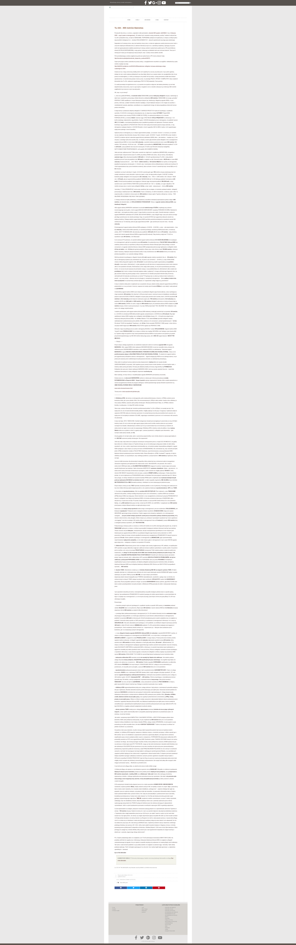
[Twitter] (150, 3)
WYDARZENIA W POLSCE (171, 915)
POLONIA (167, 918)
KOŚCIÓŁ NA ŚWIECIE (170, 907)
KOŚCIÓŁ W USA (169, 909)
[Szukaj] (190, 3)
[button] (121, 888)
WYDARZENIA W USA (170, 913)
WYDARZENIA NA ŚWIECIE (171, 912)
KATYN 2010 (168, 924)
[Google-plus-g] (155, 3)
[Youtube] (164, 3)
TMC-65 (139, 798)
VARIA (166, 929)
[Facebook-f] (145, 3)
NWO (166, 926)
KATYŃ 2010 (132, 879)
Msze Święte (145, 909)
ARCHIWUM (147, 19)
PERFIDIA (167, 927)
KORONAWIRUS (169, 923)
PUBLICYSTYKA (169, 920)
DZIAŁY (137, 19)
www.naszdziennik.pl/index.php (131, 391)
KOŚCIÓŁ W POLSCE (170, 910)
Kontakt (166, 19)
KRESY (167, 916)
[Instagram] (159, 3)
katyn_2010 (125, 882)
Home (128, 19)
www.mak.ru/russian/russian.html (124, 388)
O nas (157, 19)
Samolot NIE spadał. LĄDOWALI (158, 33)
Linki (143, 907)
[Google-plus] (148, 938)
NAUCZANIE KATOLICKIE (171, 921)
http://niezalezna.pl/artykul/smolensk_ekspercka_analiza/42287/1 (132, 58)
